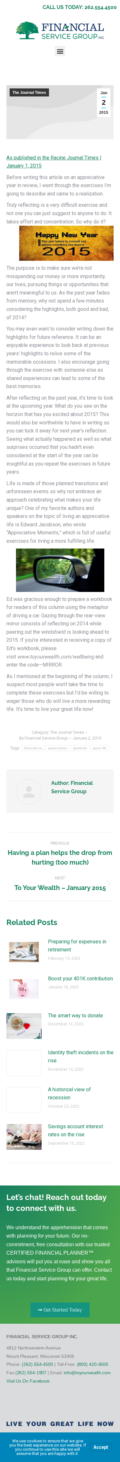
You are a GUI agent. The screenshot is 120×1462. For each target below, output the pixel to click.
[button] (60, 51)
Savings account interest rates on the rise (75, 1130)
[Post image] (24, 952)
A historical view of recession (69, 1093)
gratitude (80, 748)
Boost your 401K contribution (80, 979)
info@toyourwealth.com (87, 1372)
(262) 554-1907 (31, 1372)
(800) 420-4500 (92, 1364)
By (43, 738)
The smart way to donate (75, 1016)
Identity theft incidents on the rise (81, 1056)
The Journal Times (29, 92)
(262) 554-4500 (37, 1364)
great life (100, 748)
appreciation (58, 748)
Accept (100, 1447)
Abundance (33, 748)
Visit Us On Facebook (28, 1381)
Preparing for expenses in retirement (77, 946)
